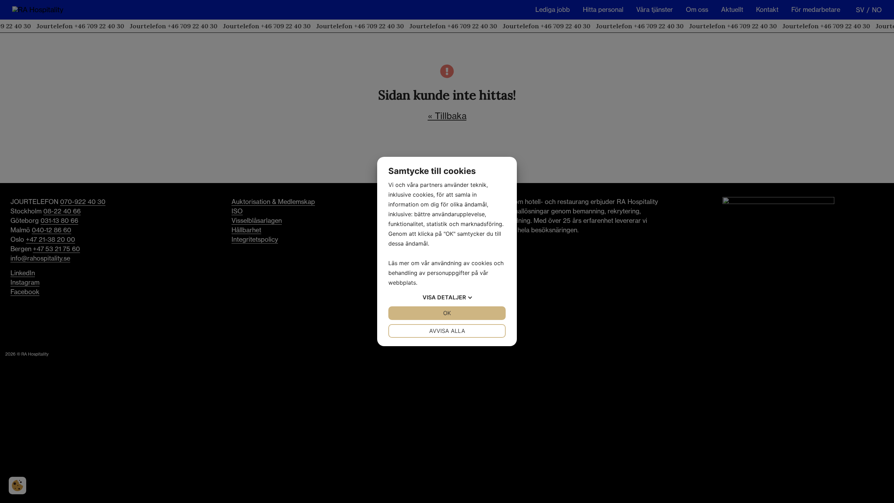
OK (447, 312)
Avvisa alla (447, 330)
